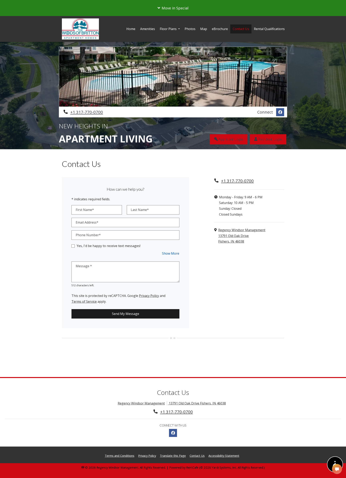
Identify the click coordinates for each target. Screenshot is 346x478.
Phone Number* (88, 235)
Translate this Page (173, 455)
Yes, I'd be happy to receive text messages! (108, 246)
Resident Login (271, 139)
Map (203, 29)
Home (130, 29)
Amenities (147, 29)
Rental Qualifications (270, 28)
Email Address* (87, 222)
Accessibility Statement (223, 455)
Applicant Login (232, 139)
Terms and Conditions (119, 455)
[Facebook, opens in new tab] (280, 112)
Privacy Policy (149, 295)
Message (84, 266)
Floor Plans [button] (168, 29)
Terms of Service (84, 301)
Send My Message (125, 314)
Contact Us (241, 29)
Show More (170, 253)
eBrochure (220, 29)
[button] (173, 8)
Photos (190, 29)
